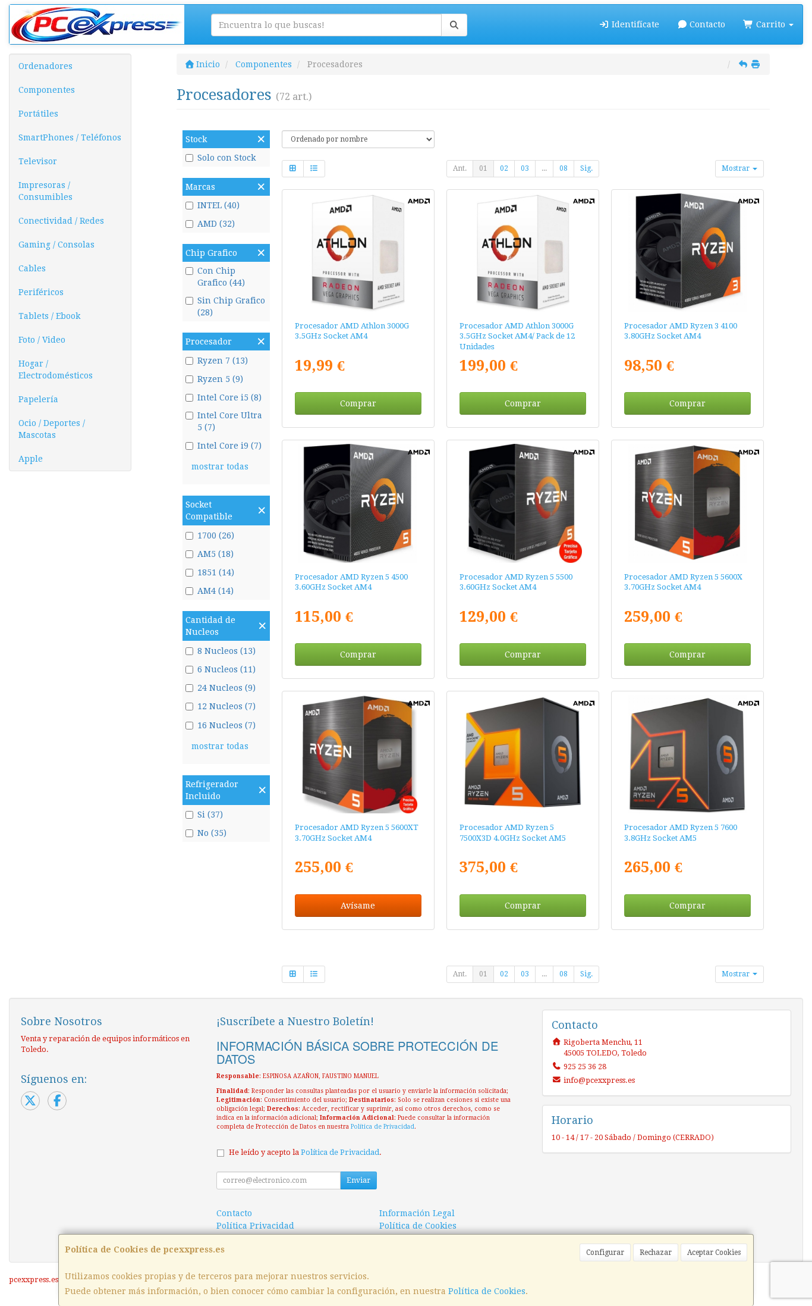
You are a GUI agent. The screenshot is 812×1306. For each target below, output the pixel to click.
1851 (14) (215, 572)
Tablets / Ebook (49, 316)
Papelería (38, 399)
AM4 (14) (215, 591)
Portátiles (38, 113)
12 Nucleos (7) (226, 706)
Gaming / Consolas (56, 244)
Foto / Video (41, 339)
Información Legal (417, 1213)
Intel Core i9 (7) (229, 445)
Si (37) (210, 814)
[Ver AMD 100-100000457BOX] (523, 503)
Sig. (586, 168)
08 (563, 168)
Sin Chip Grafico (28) (231, 306)
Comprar (358, 403)
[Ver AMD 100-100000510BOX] (687, 252)
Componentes (46, 90)
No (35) (211, 833)
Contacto (706, 24)
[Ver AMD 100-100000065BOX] (687, 503)
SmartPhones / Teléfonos (69, 137)
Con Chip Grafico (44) (221, 276)
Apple (30, 458)
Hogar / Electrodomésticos (55, 369)
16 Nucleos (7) (226, 725)
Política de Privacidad (382, 1126)
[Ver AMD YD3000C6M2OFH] (357, 252)
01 (483, 168)
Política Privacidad (255, 1225)
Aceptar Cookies (714, 1252)
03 (525, 168)
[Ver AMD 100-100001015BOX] (687, 754)
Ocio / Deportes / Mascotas (51, 429)
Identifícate (634, 24)
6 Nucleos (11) (226, 669)
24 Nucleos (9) (226, 688)
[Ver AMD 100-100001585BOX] (357, 754)
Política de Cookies (486, 1291)
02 (504, 168)
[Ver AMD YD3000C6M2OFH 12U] (523, 252)
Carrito (771, 24)
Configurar (605, 1252)
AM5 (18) (215, 554)
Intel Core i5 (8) (229, 397)
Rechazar (656, 1252)
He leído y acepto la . (305, 1152)
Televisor (37, 161)
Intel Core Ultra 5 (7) (229, 421)
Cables (32, 268)
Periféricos (41, 292)
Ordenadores (45, 66)
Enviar (358, 1180)
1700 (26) (215, 535)
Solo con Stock (226, 157)
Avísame (358, 905)
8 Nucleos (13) (226, 651)
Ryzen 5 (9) (220, 379)
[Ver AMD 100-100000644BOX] (357, 503)
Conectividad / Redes (61, 221)
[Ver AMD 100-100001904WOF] (523, 754)
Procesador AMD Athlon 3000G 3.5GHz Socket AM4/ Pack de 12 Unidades (517, 336)
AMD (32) (216, 223)
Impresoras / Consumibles (45, 191)
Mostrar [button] (736, 168)
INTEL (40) (218, 205)
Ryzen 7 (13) (222, 360)
